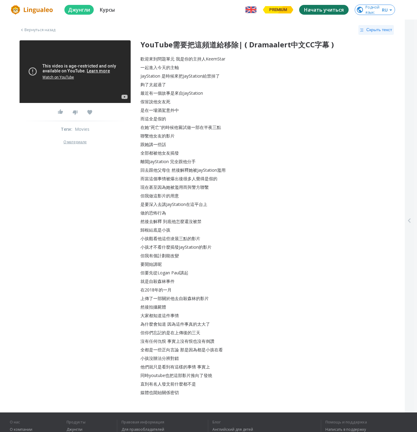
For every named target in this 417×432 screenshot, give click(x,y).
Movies (82, 129)
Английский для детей (232, 429)
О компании (21, 429)
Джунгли (74, 429)
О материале (75, 142)
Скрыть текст (379, 29)
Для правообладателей (142, 429)
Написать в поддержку (345, 429)
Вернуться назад (40, 30)
